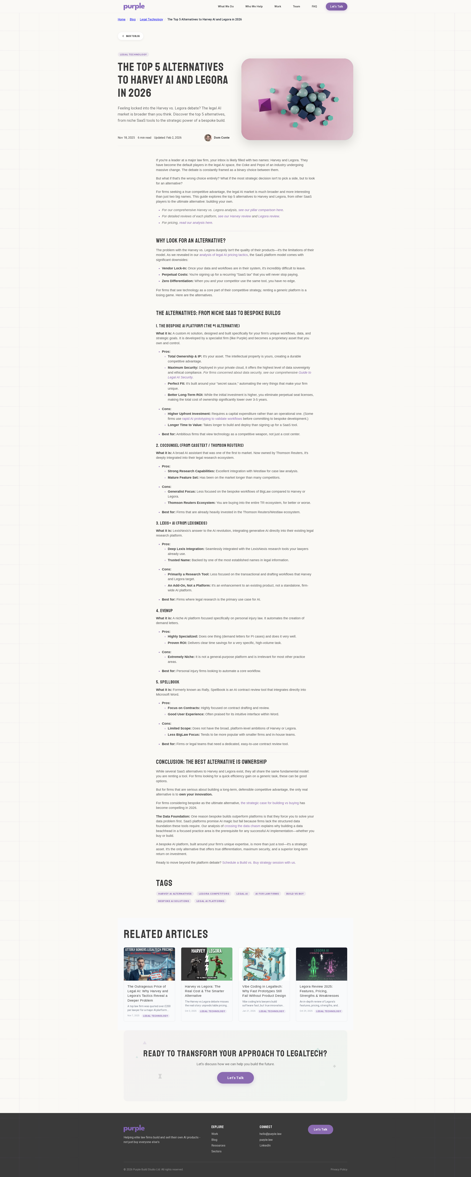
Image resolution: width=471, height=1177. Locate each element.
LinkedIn (265, 1145)
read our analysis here (195, 223)
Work (278, 6)
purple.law (266, 1140)
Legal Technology (151, 19)
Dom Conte (222, 137)
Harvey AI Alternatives (175, 893)
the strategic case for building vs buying (270, 803)
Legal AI (242, 893)
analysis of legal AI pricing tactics (223, 255)
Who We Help (254, 6)
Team (296, 6)
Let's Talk (336, 6)
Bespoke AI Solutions (173, 901)
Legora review (268, 216)
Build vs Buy (295, 893)
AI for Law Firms (267, 893)
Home (121, 19)
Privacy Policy (339, 1169)
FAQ (314, 6)
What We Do (226, 6)
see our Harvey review (234, 216)
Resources (218, 1145)
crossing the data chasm (242, 826)
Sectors (216, 1151)
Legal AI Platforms (210, 901)
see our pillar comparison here (260, 210)
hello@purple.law (270, 1134)
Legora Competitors (214, 893)
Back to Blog (133, 36)
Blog (133, 19)
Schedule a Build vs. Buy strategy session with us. (259, 862)
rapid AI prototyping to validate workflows (212, 419)
